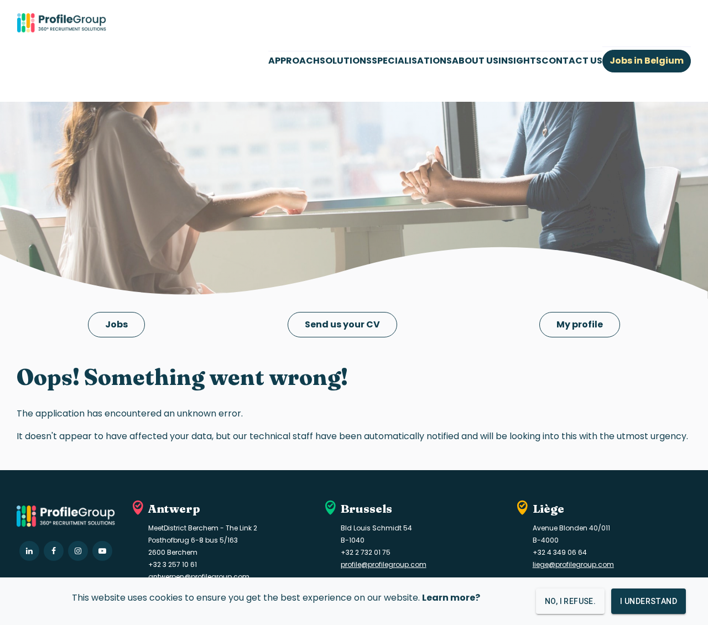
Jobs (116, 324)
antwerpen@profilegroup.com (198, 576)
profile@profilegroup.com (383, 564)
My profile (579, 324)
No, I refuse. (570, 601)
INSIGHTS (520, 60)
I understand (648, 601)
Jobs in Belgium (647, 60)
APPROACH (294, 60)
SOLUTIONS (346, 60)
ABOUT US (475, 60)
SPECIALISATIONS (412, 60)
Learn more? (451, 597)
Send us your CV (342, 324)
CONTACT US (572, 60)
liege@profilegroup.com (573, 564)
